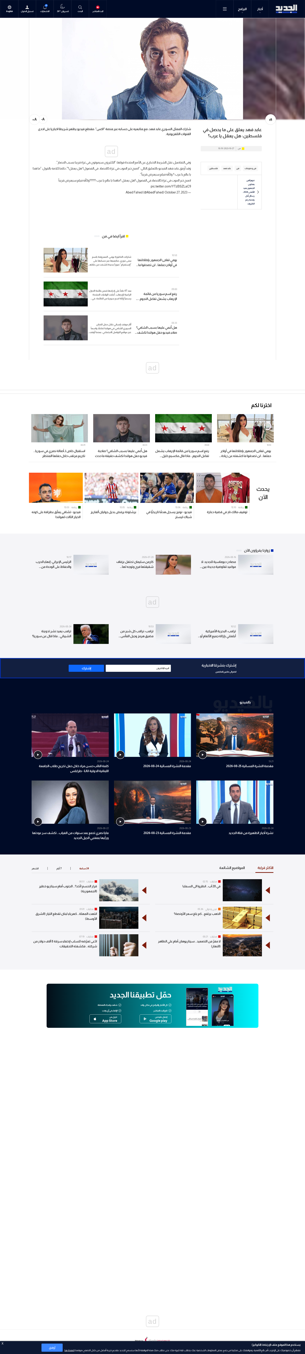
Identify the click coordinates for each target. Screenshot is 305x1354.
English (9, 11)
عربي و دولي (211, 909)
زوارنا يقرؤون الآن (257, 550)
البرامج (242, 9)
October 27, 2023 (176, 192)
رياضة (241, 507)
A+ (34, 119)
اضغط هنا (69, 1350)
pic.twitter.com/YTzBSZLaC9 (171, 186)
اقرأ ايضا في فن (113, 236)
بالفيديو (245, 702)
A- (43, 119)
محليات (213, 881)
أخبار (260, 9)
